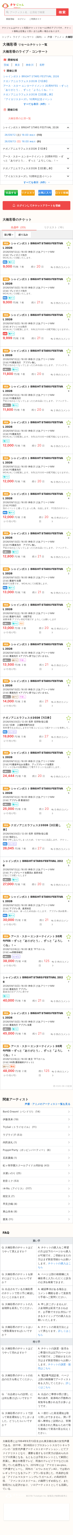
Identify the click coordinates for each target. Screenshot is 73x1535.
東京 (17, 64)
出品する (11, 192)
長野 (42, 64)
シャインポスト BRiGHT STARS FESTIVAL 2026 (31, 76)
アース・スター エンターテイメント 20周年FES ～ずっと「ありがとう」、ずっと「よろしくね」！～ (36, 87)
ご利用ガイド (35, 19)
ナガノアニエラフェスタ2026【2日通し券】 (28, 94)
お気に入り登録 (45, 193)
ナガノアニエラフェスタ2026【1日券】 (26, 81)
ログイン (22, 19)
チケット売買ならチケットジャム (13, 5)
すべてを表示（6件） (36, 103)
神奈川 (29, 64)
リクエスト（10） (54, 227)
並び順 (7, 234)
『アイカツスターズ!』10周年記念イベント (27, 99)
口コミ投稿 (62, 192)
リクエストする (28, 193)
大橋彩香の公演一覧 (19, 118)
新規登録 (10, 19)
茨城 (6, 64)
